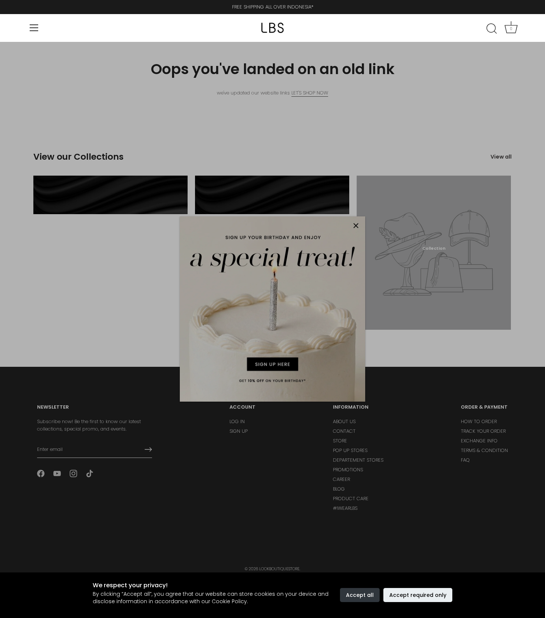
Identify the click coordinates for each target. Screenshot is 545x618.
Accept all (360, 595)
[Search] (491, 29)
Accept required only (417, 595)
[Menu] (34, 28)
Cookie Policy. (230, 601)
